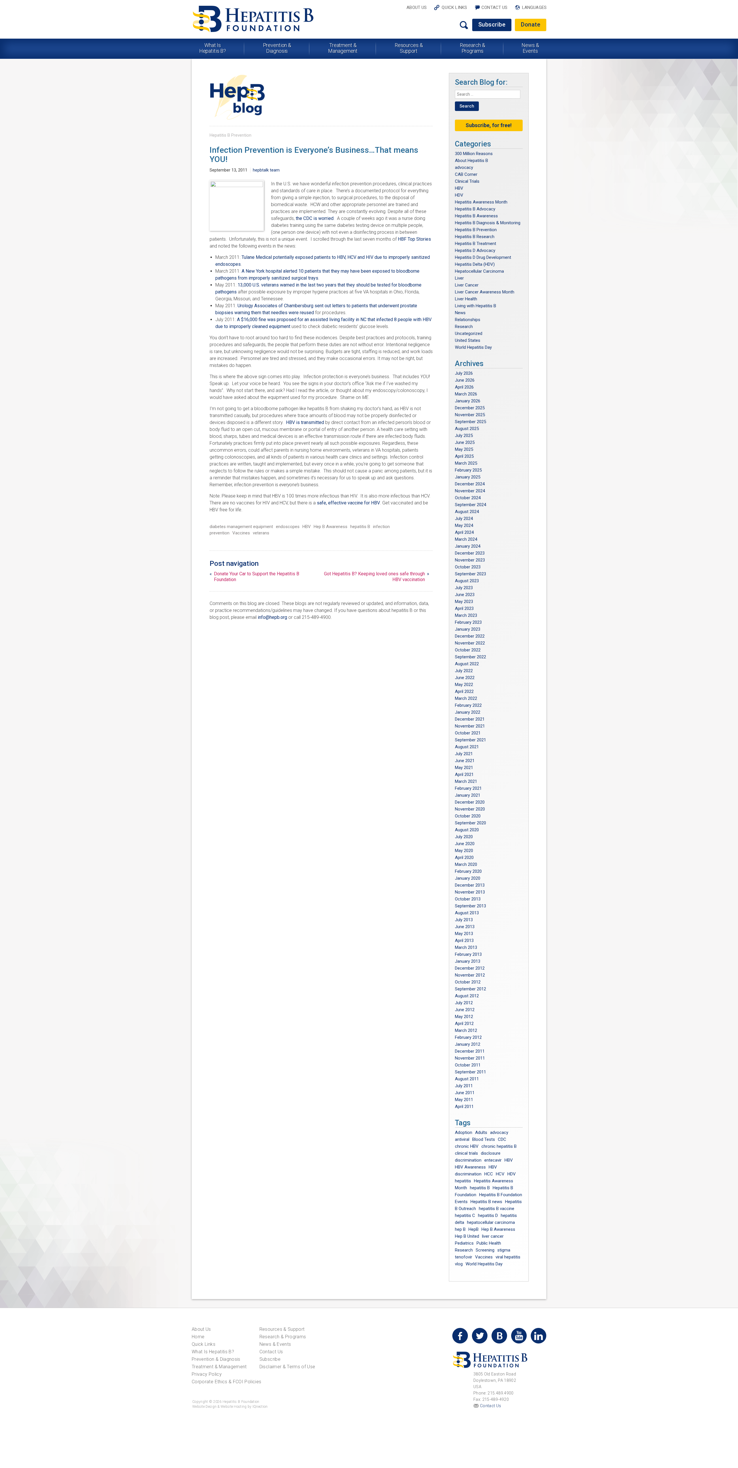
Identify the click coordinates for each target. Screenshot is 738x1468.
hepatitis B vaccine (496, 1208)
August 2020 (467, 829)
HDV (459, 195)
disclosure (490, 1153)
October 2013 (468, 899)
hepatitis (463, 1181)
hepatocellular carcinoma (491, 1222)
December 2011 (470, 1051)
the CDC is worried (315, 218)
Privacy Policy (207, 1374)
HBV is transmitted (305, 422)
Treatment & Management (342, 48)
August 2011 (467, 1078)
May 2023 (464, 601)
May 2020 (464, 850)
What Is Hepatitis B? (212, 48)
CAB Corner (466, 174)
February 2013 (468, 954)
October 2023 (468, 567)
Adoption (463, 1132)
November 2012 (470, 975)
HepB (473, 1229)
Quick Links (454, 7)
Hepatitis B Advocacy (475, 209)
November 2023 (470, 560)
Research (464, 326)
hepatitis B (360, 526)
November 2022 (470, 643)
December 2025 (470, 407)
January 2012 (467, 1044)
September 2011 (470, 1072)
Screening (485, 1250)
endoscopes (288, 526)
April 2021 (464, 774)
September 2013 (470, 906)
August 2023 (467, 580)
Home (198, 1336)
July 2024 (464, 518)
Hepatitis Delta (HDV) (475, 264)
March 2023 (466, 615)
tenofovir (463, 1257)
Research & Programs (472, 48)
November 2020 (470, 809)
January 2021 (467, 795)
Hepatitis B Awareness (476, 215)
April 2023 (464, 608)
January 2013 (467, 961)
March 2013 (466, 947)
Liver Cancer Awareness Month (484, 292)
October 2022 (468, 650)
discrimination (468, 1160)
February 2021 (468, 788)
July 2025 (464, 435)
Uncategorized (468, 333)
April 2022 (464, 691)
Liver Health (466, 298)
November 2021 (470, 726)
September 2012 (470, 989)
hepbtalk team (266, 170)
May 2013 (464, 933)
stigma (503, 1250)
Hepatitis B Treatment (475, 243)
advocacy (464, 167)
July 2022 (464, 670)
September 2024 (470, 504)
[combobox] (488, 94)
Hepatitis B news (486, 1201)
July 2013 (464, 919)
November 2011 (470, 1058)
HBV (306, 526)
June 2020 (465, 843)
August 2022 (467, 663)
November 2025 (470, 414)
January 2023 (467, 629)
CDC (502, 1139)
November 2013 (470, 892)
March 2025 (466, 463)
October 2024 (468, 497)
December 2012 (470, 968)
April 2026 (464, 387)
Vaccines (241, 533)
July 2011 (464, 1085)
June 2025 (465, 442)
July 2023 (464, 587)
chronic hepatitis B (499, 1146)
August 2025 (467, 428)
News (460, 312)
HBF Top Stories (414, 239)
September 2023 (470, 573)
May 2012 (464, 1016)
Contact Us (494, 7)
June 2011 (465, 1092)
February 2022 (468, 705)
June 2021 (465, 760)
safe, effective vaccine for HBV (348, 503)
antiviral (462, 1139)
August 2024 (467, 511)
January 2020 (467, 878)
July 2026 (464, 373)
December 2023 (470, 553)
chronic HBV (467, 1146)
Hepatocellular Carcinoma (479, 271)
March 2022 (466, 698)
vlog (459, 1264)
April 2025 (464, 456)
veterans (261, 533)
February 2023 (468, 622)
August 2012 (467, 995)
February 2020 (468, 871)
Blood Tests (483, 1139)
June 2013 (465, 926)
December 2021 (470, 719)
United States (467, 340)
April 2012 (464, 1023)
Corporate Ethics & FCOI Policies (226, 1381)
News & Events (530, 48)
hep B (460, 1229)
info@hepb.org (272, 617)
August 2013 (467, 912)
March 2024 (466, 539)
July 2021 (464, 753)
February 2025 (468, 470)
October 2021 (468, 733)
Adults (481, 1132)
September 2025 (470, 421)
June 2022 (465, 677)
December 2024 (470, 484)
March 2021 (466, 781)
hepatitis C (465, 1215)
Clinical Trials (467, 181)
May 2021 (464, 767)
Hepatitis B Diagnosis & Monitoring (487, 222)
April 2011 (464, 1106)
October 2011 (468, 1065)
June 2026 (465, 380)
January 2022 (467, 712)
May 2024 (464, 525)
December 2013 (470, 885)
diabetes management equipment (241, 526)
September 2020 (470, 823)
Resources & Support (409, 48)
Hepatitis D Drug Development (483, 257)
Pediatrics (464, 1243)
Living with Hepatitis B (475, 305)
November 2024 (470, 490)
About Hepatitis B (471, 160)
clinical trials (466, 1153)
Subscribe (492, 24)
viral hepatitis (508, 1257)
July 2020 (464, 836)
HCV (500, 1174)
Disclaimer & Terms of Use (287, 1366)
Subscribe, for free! (489, 125)
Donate (530, 24)
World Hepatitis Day (473, 347)
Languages (534, 7)
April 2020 (464, 857)
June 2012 (465, 1009)
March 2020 (466, 864)
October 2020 (468, 816)
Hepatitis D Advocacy (475, 250)
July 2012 (464, 1002)
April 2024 (464, 532)
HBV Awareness (470, 1167)
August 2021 (467, 746)
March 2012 (466, 1030)
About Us (416, 7)
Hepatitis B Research (474, 236)
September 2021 (470, 740)
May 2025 (464, 449)
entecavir (493, 1160)
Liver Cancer (467, 285)
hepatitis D (488, 1215)
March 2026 (466, 394)
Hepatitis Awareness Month (481, 202)
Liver (459, 278)
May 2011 (464, 1099)
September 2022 (470, 656)
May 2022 (464, 684)
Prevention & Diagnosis (277, 48)
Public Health (489, 1243)
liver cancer (493, 1236)
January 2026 (467, 401)
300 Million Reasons (474, 153)
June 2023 (465, 594)
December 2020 (470, 802)
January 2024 (467, 546)
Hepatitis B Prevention (230, 135)
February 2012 (468, 1037)
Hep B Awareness (330, 526)
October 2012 (468, 982)
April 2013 (464, 940)
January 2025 (467, 477)
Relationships (467, 319)
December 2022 (470, 636)
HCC (488, 1174)
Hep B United (467, 1236)
